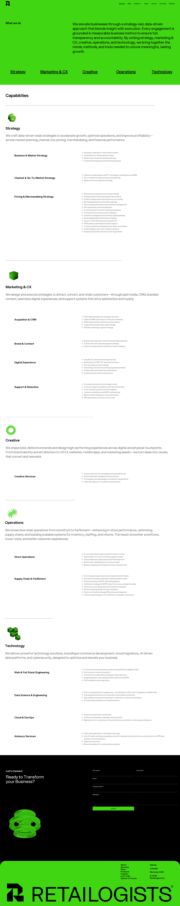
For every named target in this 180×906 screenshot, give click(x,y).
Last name (140, 770)
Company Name (98, 786)
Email (95, 779)
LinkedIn (154, 868)
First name (96, 770)
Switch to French (129, 878)
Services (125, 867)
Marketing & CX (54, 71)
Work (123, 869)
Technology (162, 71)
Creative (90, 71)
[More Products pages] (141, 3)
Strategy (18, 71)
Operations (126, 71)
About (123, 864)
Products (125, 871)
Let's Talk (125, 876)
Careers (124, 873)
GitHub (153, 865)
